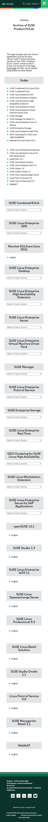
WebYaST (14, 184)
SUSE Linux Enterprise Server (22, 107)
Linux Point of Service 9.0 (21, 178)
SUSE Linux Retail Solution (21, 162)
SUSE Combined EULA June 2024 (24, 88)
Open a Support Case (28, 807)
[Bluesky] (35, 796)
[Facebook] (18, 796)
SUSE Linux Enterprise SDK (21, 94)
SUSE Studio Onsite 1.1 (20, 171)
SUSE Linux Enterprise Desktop (23, 97)
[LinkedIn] (30, 796)
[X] (24, 796)
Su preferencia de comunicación (19, 788)
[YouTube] (13, 796)
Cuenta (28, 4)
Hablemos (11, 790)
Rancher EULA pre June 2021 (22, 140)
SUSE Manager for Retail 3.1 (22, 119)
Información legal (21, 781)
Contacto (37, 788)
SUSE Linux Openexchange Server (24, 175)
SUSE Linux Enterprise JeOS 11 (23, 165)
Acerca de (11, 785)
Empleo (10, 781)
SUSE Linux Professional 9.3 (22, 181)
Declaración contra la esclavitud (19, 783)
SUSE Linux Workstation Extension (25, 150)
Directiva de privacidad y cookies (31, 815)
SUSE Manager (16, 116)
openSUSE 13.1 (17, 159)
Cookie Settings (11, 815)
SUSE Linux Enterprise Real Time (24, 131)
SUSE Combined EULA (19, 91)
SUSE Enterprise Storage (20, 128)
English (13, 257)
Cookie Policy (25, 817)
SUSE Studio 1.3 (17, 168)
